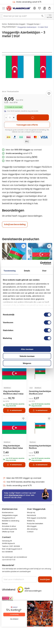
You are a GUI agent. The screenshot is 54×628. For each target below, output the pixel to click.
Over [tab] (44, 270)
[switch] (47, 323)
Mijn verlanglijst (39, 8)
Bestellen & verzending (10, 521)
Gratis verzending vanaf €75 (28, 2)
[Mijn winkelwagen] (49, 8)
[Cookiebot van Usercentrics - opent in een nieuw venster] (40, 263)
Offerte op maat (8, 532)
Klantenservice (7, 512)
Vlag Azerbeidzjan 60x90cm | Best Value (13, 447)
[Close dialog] (51, 602)
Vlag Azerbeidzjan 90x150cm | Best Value (13, 392)
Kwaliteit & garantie (9, 529)
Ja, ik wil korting (14, 614)
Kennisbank (31, 515)
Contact (30, 532)
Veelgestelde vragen (10, 515)
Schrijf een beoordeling (14, 224)
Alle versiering (32, 529)
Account (34, 8)
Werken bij (31, 521)
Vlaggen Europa (33, 24)
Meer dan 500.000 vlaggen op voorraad (24, 478)
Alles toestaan (27, 349)
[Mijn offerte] (44, 8)
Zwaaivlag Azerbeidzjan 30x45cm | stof (40, 392)
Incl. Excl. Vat (49, 15)
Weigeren (27, 363)
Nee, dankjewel (14, 619)
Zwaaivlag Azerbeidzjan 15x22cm (40, 447)
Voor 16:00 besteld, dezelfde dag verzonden (26, 482)
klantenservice (16, 495)
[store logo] (18, 8)
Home (4, 24)
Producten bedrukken (35, 523)
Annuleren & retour (9, 526)
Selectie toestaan (27, 356)
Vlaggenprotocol (8, 518)
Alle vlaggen (32, 526)
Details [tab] (27, 270)
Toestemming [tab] (10, 270)
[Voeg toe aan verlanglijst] (49, 93)
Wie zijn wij (31, 512)
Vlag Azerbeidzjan (9, 27)
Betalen (5, 523)
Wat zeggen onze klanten (36, 518)
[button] (23, 246)
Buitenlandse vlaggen (16, 24)
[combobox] (23, 16)
